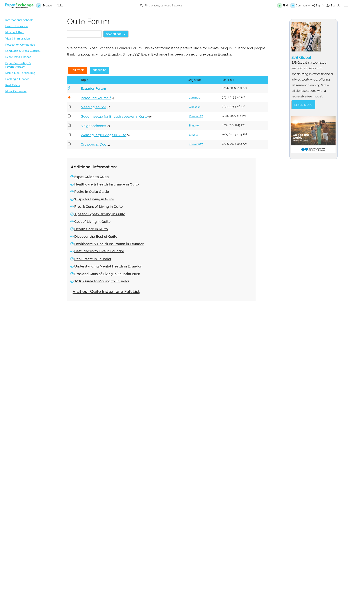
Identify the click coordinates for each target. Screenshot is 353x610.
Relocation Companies (20, 44)
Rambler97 (196, 116)
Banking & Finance (17, 79)
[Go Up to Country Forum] (69, 88)
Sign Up (335, 5)
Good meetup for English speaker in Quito (114, 116)
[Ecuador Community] (292, 5)
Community (303, 5)
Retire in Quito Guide (91, 192)
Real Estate (12, 85)
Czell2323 (195, 106)
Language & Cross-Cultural (22, 51)
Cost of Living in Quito (92, 222)
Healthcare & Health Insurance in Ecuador (109, 244)
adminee (194, 97)
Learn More (303, 105)
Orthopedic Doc (93, 144)
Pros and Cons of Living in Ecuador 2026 (107, 274)
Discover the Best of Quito (95, 236)
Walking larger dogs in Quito (103, 135)
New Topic (78, 70)
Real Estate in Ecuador (92, 259)
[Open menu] (346, 5)
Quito (60, 5)
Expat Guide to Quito (91, 177)
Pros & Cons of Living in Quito (98, 206)
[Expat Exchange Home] (19, 5)
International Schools (19, 20)
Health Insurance (16, 26)
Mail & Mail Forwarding (20, 73)
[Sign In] (313, 5)
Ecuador (48, 5)
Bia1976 (194, 125)
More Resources (15, 91)
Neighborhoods (93, 126)
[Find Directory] (279, 5)
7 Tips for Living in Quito (94, 199)
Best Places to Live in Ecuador (99, 251)
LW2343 (194, 134)
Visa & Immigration (17, 38)
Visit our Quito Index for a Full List (106, 291)
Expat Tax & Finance (18, 57)
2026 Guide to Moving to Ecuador (101, 281)
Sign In (320, 5)
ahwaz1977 (196, 144)
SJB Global (301, 57)
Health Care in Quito (91, 229)
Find (285, 5)
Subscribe (99, 70)
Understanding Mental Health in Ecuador (108, 266)
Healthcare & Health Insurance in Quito (106, 184)
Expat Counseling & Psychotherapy (18, 65)
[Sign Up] (328, 5)
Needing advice (93, 107)
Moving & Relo (14, 32)
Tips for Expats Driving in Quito (99, 214)
